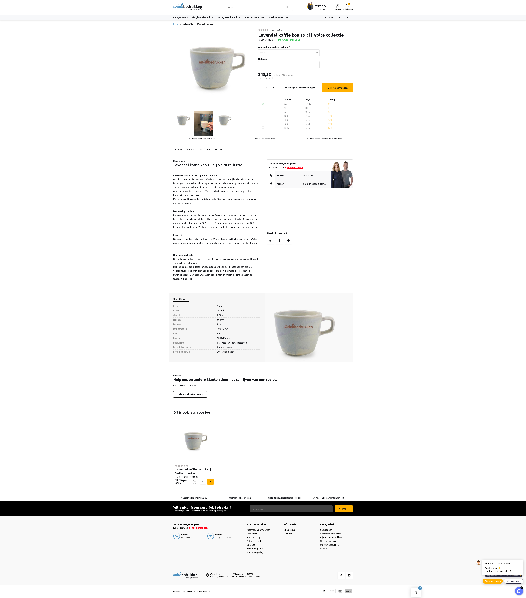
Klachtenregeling (255, 552)
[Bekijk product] (210, 482)
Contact (251, 545)
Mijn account (289, 530)
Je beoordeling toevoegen (190, 394)
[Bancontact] (340, 591)
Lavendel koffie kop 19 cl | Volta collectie (197, 24)
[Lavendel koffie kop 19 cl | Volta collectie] (194, 441)
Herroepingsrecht (255, 548)
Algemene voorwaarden (258, 530)
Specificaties (204, 149)
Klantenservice (332, 17)
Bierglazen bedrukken (203, 17)
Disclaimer (252, 533)
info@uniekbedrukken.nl (314, 184)
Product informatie (184, 149)
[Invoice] (324, 591)
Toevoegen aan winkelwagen (300, 87)
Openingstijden (295, 167)
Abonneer (343, 509)
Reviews (219, 149)
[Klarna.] (348, 591)
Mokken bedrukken (278, 17)
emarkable (207, 591)
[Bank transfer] (332, 591)
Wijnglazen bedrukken (229, 17)
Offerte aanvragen (338, 88)
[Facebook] (341, 575)
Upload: (262, 59)
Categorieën (179, 17)
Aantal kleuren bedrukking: (274, 47)
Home (175, 24)
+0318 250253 (322, 9)
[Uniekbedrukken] (187, 7)
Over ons (348, 17)
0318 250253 (309, 175)
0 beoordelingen (278, 30)
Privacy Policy (253, 537)
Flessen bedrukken (255, 17)
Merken (323, 548)
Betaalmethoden (255, 541)
